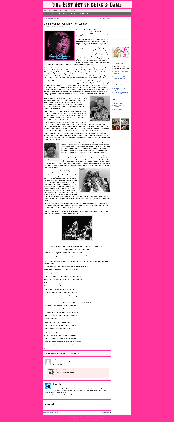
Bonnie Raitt (56, 165)
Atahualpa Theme (84, 419)
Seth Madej (57, 360)
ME (87, 13)
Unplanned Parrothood (104, 18)
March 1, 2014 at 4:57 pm (60, 362)
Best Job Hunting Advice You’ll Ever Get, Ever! (120, 77)
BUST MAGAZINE (118, 103)
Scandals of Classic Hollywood (119, 106)
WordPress (74, 419)
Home (45, 10)
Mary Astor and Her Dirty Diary (51, 18)
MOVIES (52, 13)
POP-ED (65, 13)
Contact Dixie (73, 10)
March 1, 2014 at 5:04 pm (63, 369)
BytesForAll (93, 419)
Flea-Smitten (117, 75)
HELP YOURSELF (79, 13)
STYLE (46, 13)
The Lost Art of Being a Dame (86, 417)
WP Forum (106, 419)
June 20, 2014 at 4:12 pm (60, 386)
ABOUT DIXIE (63, 10)
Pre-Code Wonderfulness (120, 109)
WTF (70, 13)
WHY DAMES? (53, 10)
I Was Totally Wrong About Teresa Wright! (121, 72)
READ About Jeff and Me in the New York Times (121, 92)
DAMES (58, 13)
